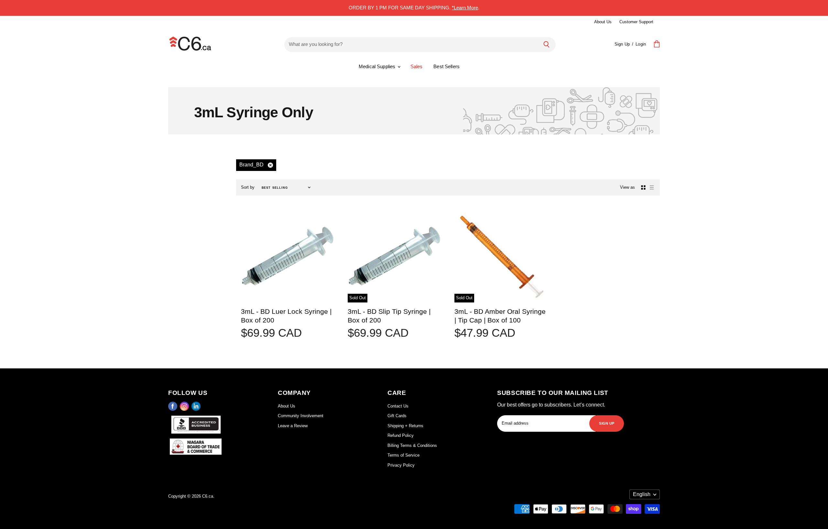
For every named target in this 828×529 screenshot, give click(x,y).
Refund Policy (400, 435)
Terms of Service (403, 455)
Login (641, 44)
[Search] (546, 44)
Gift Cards (397, 415)
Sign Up (622, 44)
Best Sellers (446, 66)
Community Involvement (300, 415)
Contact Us (398, 406)
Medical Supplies (378, 66)
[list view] (651, 187)
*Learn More (465, 7)
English (641, 494)
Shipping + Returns (405, 425)
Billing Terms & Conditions (412, 445)
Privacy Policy (401, 465)
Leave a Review (293, 425)
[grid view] (643, 187)
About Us (603, 21)
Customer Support (636, 21)
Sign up (606, 423)
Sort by (248, 187)
